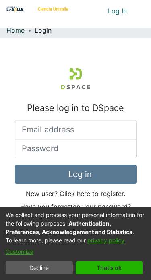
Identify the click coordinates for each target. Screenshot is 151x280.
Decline (39, 267)
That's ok (109, 267)
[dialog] (75, 243)
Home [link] (15, 30)
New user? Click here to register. (75, 194)
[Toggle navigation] (139, 11)
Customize (19, 251)
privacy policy (105, 240)
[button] (87, 11)
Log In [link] (118, 11)
